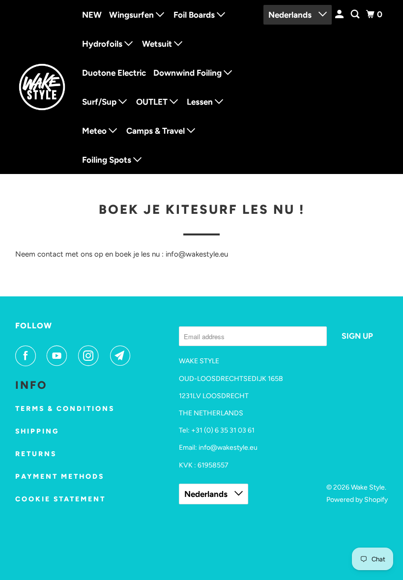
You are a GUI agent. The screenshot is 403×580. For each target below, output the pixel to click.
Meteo (95, 131)
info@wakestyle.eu (228, 447)
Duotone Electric (114, 73)
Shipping (37, 431)
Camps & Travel (156, 131)
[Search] (356, 14)
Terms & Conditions (65, 409)
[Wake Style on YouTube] (59, 356)
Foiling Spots (107, 160)
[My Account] (340, 14)
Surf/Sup (100, 102)
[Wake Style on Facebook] (27, 356)
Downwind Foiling (188, 73)
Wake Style (368, 487)
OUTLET (153, 102)
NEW (92, 15)
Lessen (201, 102)
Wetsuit (158, 44)
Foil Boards (195, 15)
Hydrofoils (103, 44)
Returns (36, 454)
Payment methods (59, 476)
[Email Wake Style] (122, 356)
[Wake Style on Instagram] (90, 356)
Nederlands (291, 15)
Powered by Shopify (357, 499)
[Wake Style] (42, 87)
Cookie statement (60, 499)
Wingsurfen (132, 15)
